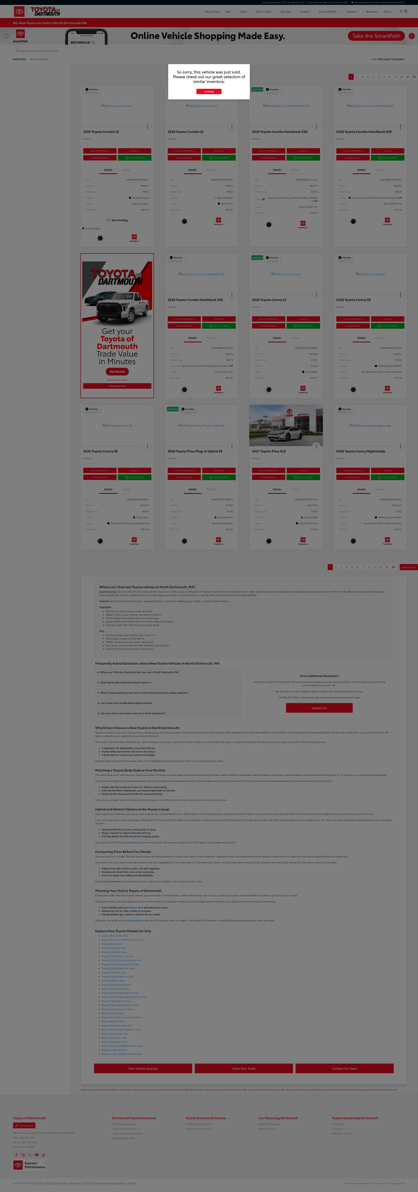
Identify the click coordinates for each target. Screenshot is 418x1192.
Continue (209, 91)
